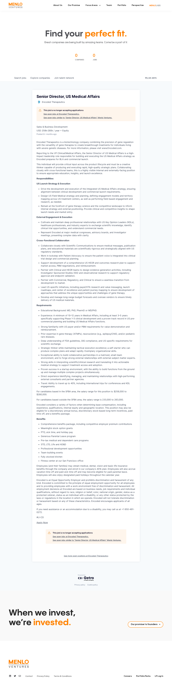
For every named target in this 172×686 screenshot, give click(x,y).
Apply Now (42, 522)
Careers (128, 676)
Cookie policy (92, 585)
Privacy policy (79, 585)
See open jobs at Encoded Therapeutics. (62, 114)
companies (40, 78)
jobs (20, 78)
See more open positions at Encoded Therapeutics (86, 556)
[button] (93, 5)
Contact (29, 676)
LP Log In (159, 676)
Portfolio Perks (143, 676)
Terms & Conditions (63, 676)
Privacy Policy (43, 676)
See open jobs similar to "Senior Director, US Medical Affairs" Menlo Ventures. (78, 117)
